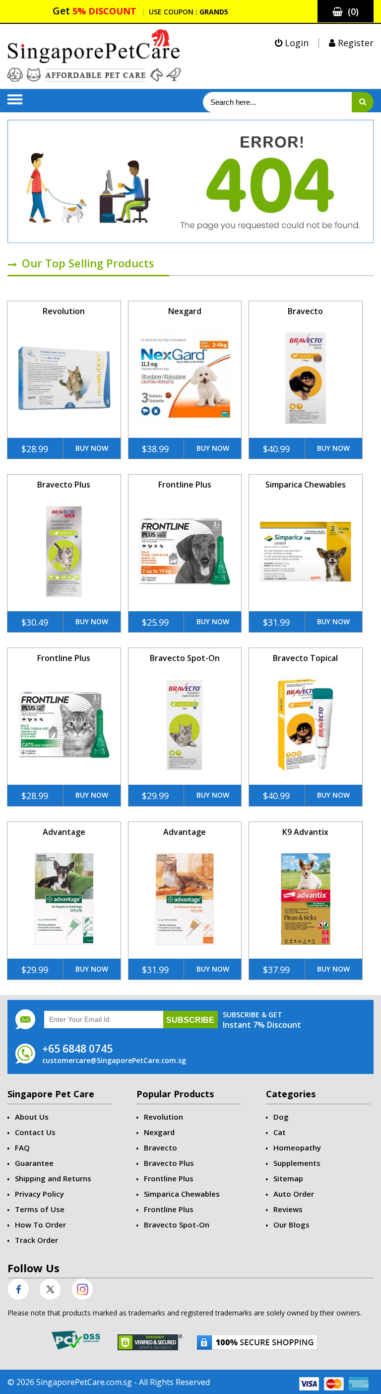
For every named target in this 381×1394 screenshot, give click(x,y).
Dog (281, 1117)
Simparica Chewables (305, 485)
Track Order (36, 1240)
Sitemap (288, 1178)
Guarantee (34, 1163)
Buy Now (91, 448)
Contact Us (35, 1132)
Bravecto (305, 311)
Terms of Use (39, 1209)
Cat (279, 1132)
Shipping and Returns (53, 1178)
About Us (32, 1117)
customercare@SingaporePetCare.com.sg (114, 1060)
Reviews (288, 1209)
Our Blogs (291, 1225)
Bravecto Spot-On (185, 658)
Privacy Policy (39, 1194)
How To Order (40, 1225)
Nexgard (184, 311)
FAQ (22, 1147)
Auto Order (293, 1194)
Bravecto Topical (305, 658)
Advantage (64, 832)
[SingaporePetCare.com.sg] (94, 54)
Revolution (64, 311)
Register (354, 43)
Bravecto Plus (63, 485)
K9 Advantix (305, 832)
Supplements (296, 1163)
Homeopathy (297, 1147)
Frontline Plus (184, 485)
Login (295, 43)
